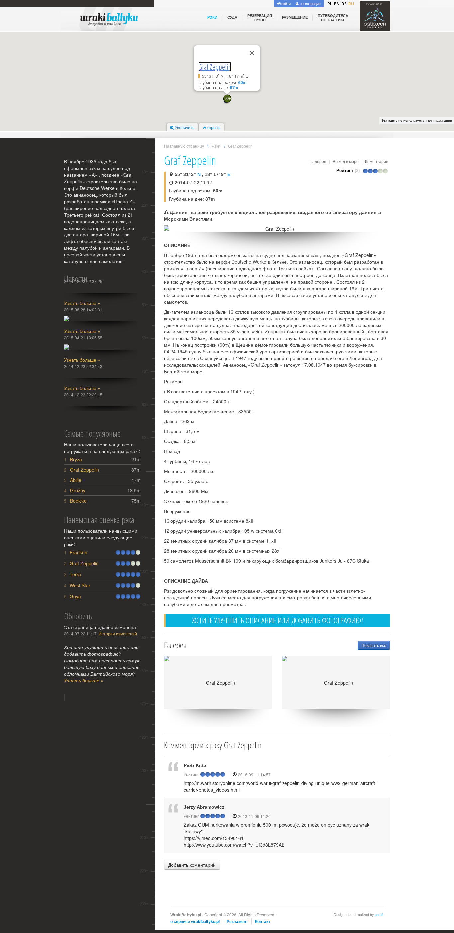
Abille (75, 480)
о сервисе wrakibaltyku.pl (195, 921)
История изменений (118, 633)
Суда (232, 17)
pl (329, 4)
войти (285, 3)
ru (351, 4)
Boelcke (78, 500)
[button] (227, 99)
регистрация (310, 3)
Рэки (212, 17)
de (344, 4)
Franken (78, 552)
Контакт (262, 921)
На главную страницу (184, 146)
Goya (75, 596)
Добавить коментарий (192, 864)
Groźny (77, 490)
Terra (75, 574)
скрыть (213, 127)
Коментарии (376, 161)
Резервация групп (259, 18)
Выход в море (346, 161)
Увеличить (184, 127)
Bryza (76, 459)
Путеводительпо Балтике (333, 18)
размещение (295, 17)
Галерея (318, 161)
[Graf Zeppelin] (277, 228)
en (337, 4)
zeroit (379, 914)
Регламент (237, 921)
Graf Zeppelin (214, 67)
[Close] (252, 53)
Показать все (373, 645)
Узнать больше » (82, 303)
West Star (80, 585)
